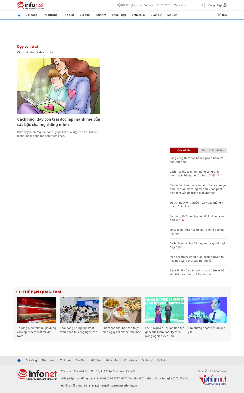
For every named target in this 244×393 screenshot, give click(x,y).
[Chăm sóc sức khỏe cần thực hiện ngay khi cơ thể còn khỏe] (122, 310)
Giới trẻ (101, 15)
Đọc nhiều (184, 150)
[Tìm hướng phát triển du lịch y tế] (207, 310)
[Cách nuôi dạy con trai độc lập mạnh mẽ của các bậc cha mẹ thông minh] (58, 86)
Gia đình (85, 15)
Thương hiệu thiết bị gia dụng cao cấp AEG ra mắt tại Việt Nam (36, 332)
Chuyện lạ (138, 15)
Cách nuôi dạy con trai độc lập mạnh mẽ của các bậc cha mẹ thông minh (58, 122)
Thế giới (68, 15)
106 (181, 220)
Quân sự (156, 15)
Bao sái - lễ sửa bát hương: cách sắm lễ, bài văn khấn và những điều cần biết (197, 272)
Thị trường (50, 15)
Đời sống (31, 15)
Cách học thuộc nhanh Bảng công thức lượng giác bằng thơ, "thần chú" (194, 173)
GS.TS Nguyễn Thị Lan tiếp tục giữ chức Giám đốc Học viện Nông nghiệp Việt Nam (164, 332)
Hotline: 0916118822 (159, 5)
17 (217, 175)
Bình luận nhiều (212, 150)
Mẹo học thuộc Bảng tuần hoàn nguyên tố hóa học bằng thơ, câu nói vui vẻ (197, 258)
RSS (224, 15)
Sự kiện (172, 15)
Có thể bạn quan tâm (38, 291)
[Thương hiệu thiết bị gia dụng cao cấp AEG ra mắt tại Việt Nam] (36, 310)
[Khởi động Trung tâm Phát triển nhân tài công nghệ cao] (79, 310)
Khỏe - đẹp (119, 15)
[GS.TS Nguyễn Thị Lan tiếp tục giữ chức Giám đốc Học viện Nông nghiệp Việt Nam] (164, 310)
